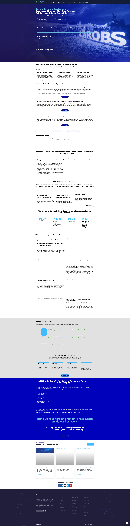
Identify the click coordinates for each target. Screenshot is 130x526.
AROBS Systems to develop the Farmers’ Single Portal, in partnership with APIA (64, 469)
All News (90, 444)
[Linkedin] (62, 485)
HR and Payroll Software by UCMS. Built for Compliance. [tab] (43, 402)
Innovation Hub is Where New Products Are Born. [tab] (42, 405)
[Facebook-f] (37, 511)
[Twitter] (68, 485)
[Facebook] (59, 485)
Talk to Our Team (42, 19)
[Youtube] (70, 485)
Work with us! (77, 412)
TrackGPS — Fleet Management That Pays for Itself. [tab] (42, 394)
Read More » (39, 474)
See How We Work (60, 19)
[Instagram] (65, 485)
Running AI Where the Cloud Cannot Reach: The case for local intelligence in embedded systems (84, 469)
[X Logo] (43, 511)
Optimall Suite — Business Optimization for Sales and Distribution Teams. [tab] (41, 398)
